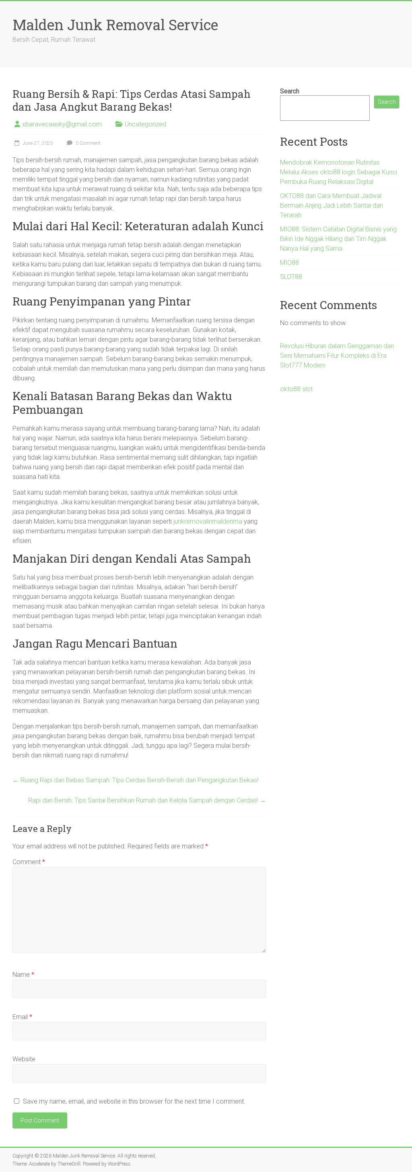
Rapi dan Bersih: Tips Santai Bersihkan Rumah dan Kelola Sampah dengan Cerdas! (147, 800)
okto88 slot (296, 389)
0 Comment (87, 143)
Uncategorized (145, 124)
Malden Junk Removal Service (115, 24)
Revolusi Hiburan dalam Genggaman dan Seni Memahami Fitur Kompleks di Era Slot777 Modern (337, 355)
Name (23, 974)
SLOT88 (291, 277)
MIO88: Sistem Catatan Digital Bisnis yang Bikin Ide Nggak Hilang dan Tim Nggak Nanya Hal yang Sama (338, 238)
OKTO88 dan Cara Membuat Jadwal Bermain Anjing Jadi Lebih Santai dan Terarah (331, 205)
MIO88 (289, 262)
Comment (28, 862)
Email (22, 1017)
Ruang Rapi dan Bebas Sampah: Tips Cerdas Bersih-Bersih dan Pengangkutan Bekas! (135, 780)
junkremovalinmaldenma (207, 521)
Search (289, 91)
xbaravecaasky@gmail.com (62, 124)
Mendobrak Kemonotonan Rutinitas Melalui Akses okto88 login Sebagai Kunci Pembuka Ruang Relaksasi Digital (338, 172)
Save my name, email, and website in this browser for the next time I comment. (134, 1101)
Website (23, 1059)
